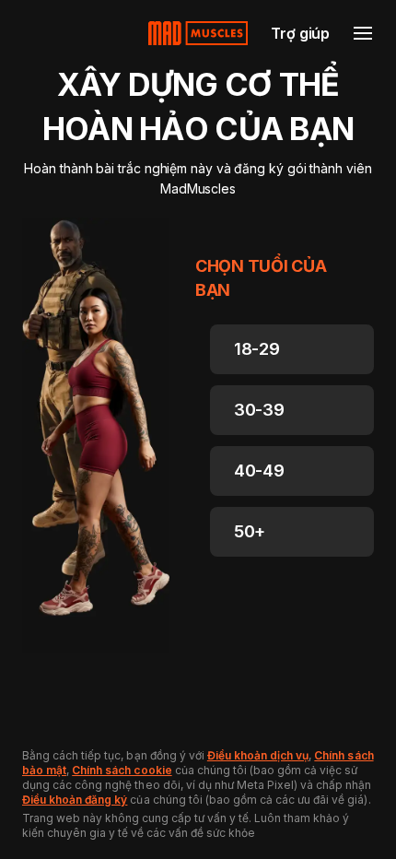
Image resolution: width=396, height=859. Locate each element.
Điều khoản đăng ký (74, 799)
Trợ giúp (300, 33)
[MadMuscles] (198, 33)
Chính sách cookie (121, 770)
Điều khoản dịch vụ (258, 755)
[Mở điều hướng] (362, 33)
